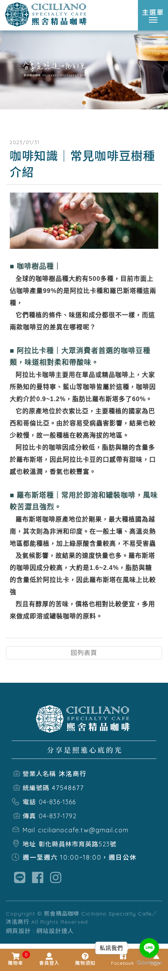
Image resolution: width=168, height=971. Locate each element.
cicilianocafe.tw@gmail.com (83, 830)
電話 (29, 802)
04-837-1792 (58, 816)
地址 (29, 844)
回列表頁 (84, 653)
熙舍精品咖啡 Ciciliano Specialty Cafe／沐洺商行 (47, 14)
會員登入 (49, 963)
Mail (29, 830)
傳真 (29, 816)
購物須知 (85, 963)
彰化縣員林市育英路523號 (77, 844)
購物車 (15, 959)
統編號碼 (36, 788)
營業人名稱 (39, 774)
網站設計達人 (55, 931)
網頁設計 (18, 931)
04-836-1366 (57, 802)
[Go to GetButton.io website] (149, 963)
